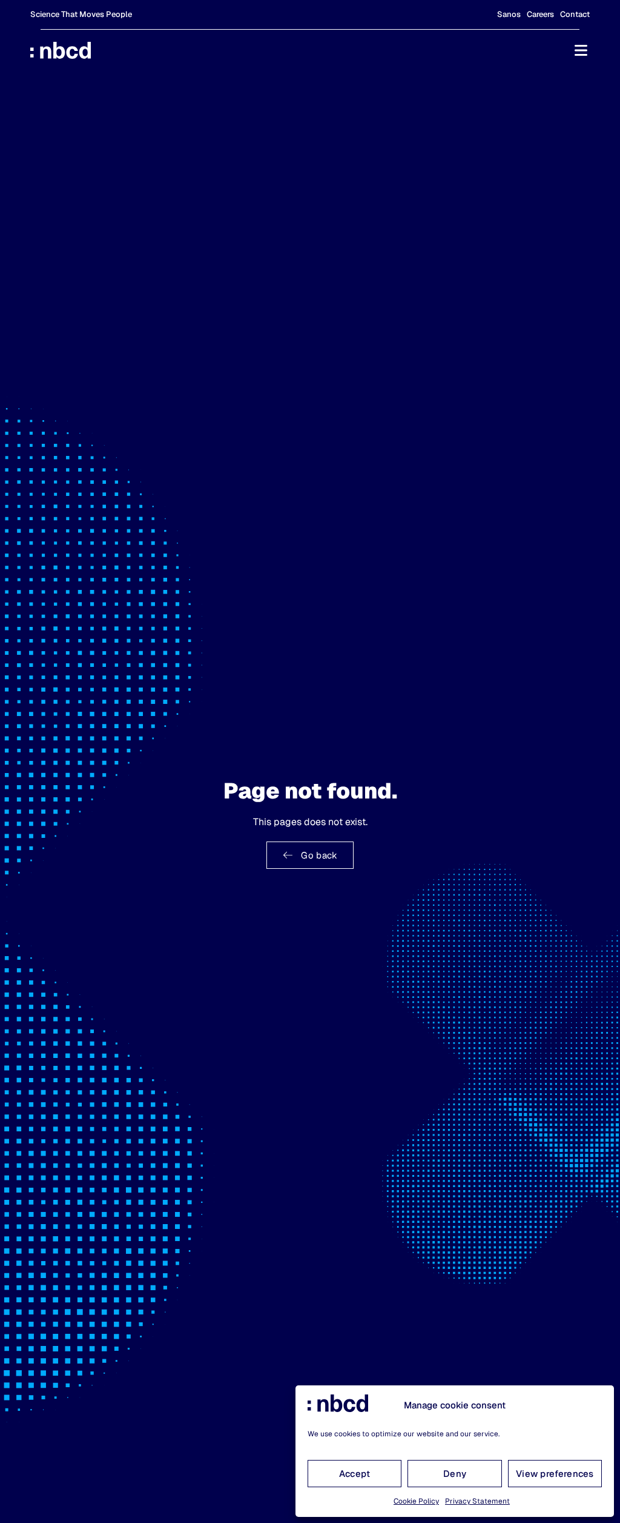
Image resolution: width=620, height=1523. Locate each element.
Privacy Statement (477, 1501)
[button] (581, 50)
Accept (355, 1473)
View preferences (555, 1473)
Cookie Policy (416, 1501)
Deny (454, 1473)
